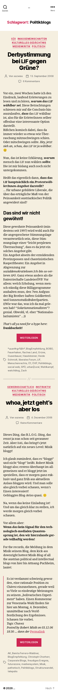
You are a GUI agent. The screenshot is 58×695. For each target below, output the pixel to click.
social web (14, 366)
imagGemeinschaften (32, 38)
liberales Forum (27, 359)
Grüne (41, 352)
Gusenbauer (14, 355)
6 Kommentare (31, 81)
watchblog (14, 370)
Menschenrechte (17, 363)
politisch (38, 46)
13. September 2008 (41, 76)
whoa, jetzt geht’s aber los (29, 406)
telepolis (12, 671)
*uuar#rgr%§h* (16, 348)
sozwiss (18, 76)
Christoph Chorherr (38, 656)
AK (9, 653)
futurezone (14, 664)
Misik (42, 664)
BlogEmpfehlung (35, 348)
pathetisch (14, 667)
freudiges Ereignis (38, 660)
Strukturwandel (44, 667)
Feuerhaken (14, 352)
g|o (13, 38)
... (29, 7)
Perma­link (37, 632)
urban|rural (33, 366)
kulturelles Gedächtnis (29, 42)
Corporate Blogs (17, 660)
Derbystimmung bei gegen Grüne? (29, 61)
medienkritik (21, 46)
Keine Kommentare (31, 422)
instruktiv (43, 387)
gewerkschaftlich (20, 387)
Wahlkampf (47, 366)
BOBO (49, 348)
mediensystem (30, 664)
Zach (24, 370)
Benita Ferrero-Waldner (25, 653)
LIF (38, 359)
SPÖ (23, 366)
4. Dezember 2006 (41, 417)
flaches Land (29, 352)
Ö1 (29, 363)
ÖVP (34, 363)
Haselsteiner (30, 355)
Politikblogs (44, 363)
